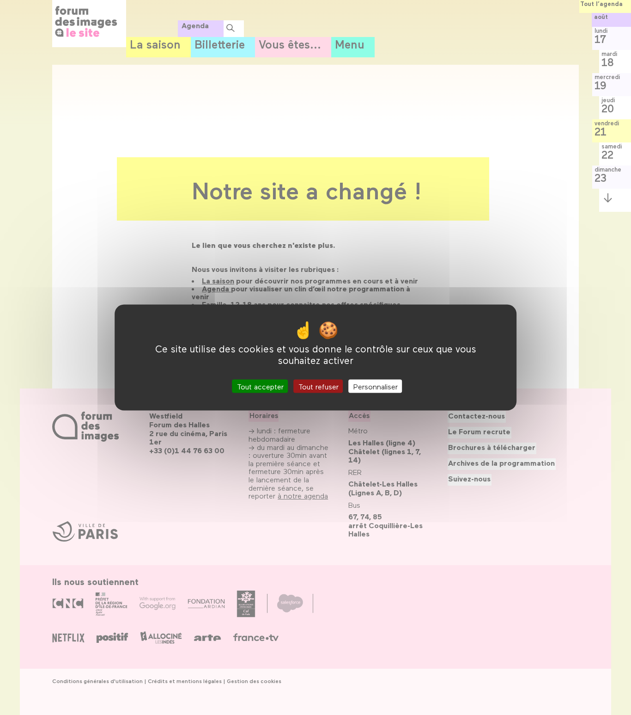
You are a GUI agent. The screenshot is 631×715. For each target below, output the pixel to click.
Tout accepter (260, 386)
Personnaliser (375, 386)
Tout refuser (318, 386)
